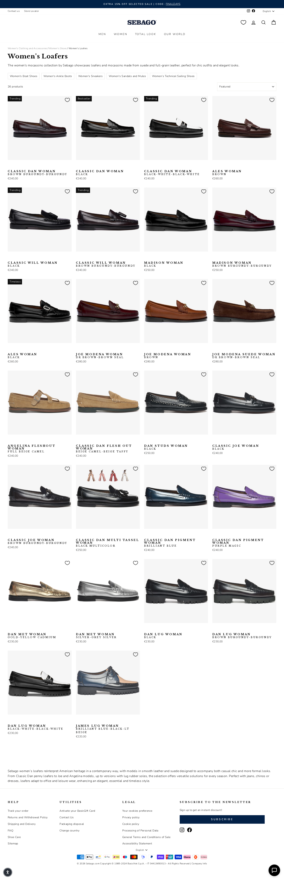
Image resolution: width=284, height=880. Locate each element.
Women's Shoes (58, 48)
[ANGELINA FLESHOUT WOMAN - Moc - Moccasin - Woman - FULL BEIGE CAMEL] (10, 440)
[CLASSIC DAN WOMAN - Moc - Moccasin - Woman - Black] (16, 166)
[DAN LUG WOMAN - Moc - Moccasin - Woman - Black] (146, 629)
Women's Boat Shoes (23, 76)
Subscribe (222, 819)
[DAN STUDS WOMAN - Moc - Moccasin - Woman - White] (152, 440)
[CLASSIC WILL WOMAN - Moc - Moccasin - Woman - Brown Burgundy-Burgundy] (16, 257)
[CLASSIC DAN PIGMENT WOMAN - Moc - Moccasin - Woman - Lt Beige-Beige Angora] (159, 534)
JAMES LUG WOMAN (103, 729)
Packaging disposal (72, 824)
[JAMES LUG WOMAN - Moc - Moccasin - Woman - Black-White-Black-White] (84, 720)
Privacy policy (131, 817)
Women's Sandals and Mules (127, 76)
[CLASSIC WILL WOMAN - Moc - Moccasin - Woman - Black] (10, 257)
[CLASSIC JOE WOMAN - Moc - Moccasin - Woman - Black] (214, 440)
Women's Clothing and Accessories (27, 48)
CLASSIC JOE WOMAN (235, 447)
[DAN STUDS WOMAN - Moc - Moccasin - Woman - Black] (146, 440)
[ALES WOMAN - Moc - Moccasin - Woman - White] (227, 166)
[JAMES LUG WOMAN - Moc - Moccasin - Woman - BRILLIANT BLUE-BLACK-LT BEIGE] (78, 720)
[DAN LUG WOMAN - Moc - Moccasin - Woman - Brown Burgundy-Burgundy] (159, 629)
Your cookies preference (137, 811)
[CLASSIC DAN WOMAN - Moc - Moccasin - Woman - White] (28, 166)
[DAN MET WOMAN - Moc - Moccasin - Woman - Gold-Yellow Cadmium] (10, 629)
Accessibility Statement (137, 843)
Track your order (18, 811)
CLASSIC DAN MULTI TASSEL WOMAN (107, 543)
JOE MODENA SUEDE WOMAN (243, 356)
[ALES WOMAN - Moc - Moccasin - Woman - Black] (221, 166)
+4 (171, 534)
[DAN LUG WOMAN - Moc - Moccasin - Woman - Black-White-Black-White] (152, 629)
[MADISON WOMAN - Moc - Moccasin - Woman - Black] (146, 257)
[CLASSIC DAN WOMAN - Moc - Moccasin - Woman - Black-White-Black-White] (22, 166)
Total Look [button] (145, 34)
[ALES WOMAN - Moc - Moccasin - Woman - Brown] (214, 166)
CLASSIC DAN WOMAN (37, 173)
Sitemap (13, 843)
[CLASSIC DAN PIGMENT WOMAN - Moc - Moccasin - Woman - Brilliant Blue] (146, 534)
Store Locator (31, 11)
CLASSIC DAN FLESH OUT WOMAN (104, 448)
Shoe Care (14, 837)
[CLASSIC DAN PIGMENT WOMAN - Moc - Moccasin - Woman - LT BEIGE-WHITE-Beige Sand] (165, 534)
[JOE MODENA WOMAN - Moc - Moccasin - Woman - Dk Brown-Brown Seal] (78, 349)
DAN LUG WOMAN (163, 636)
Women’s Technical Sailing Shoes (173, 76)
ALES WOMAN (227, 173)
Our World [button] (174, 34)
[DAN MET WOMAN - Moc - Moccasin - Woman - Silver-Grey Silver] (16, 629)
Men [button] (102, 34)
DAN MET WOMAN (32, 636)
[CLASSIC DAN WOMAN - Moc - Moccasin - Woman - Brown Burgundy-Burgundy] (10, 166)
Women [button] (120, 34)
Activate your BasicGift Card (77, 811)
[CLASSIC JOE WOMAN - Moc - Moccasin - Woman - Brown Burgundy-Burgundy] (221, 440)
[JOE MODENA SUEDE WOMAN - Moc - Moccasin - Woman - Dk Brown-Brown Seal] (214, 349)
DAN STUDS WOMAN (166, 447)
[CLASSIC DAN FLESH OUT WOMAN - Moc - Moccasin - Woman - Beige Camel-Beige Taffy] (78, 440)
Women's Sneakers (90, 76)
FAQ (10, 830)
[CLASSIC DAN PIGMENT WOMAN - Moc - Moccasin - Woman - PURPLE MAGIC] (214, 534)
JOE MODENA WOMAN (100, 356)
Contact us (14, 11)
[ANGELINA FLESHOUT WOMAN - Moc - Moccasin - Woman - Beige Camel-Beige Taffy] (16, 440)
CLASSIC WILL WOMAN (33, 264)
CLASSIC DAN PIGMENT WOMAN (170, 543)
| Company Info (198, 863)
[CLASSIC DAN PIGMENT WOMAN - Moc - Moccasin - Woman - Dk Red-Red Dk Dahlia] (152, 534)
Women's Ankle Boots (57, 76)
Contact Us (67, 817)
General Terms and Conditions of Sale (146, 837)
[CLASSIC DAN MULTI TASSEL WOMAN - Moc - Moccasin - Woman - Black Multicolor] (78, 534)
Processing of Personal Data (140, 830)
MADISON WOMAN (164, 264)
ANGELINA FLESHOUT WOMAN (31, 448)
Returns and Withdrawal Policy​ (28, 817)
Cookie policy (130, 824)
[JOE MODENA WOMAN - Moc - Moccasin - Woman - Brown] (84, 349)
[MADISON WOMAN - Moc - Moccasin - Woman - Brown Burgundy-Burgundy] (152, 257)
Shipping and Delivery (22, 824)
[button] (7, 872)
